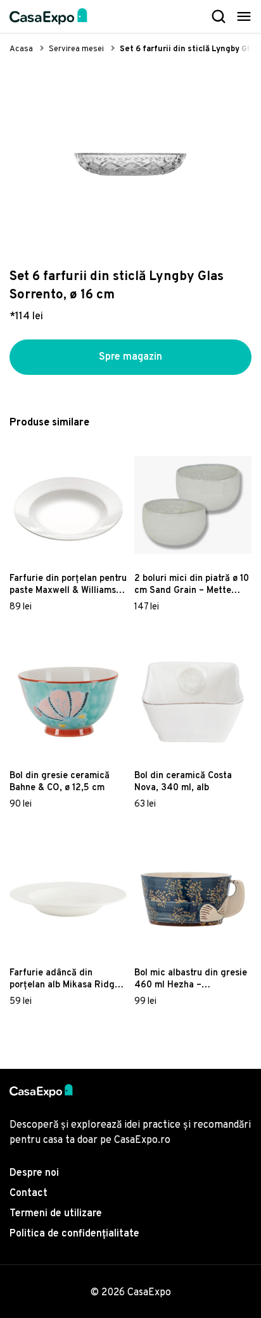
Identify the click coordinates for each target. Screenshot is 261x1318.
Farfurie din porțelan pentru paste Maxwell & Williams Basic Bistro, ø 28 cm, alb (68, 585)
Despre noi (34, 1173)
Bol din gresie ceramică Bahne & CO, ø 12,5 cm (60, 782)
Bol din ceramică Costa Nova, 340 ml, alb (183, 782)
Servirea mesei (76, 49)
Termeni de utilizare (56, 1213)
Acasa (21, 49)
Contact (29, 1193)
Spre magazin (130, 357)
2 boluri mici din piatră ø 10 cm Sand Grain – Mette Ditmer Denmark (191, 585)
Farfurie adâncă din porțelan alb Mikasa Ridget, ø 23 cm (68, 979)
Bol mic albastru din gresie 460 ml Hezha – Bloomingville (190, 979)
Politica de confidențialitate (74, 1234)
